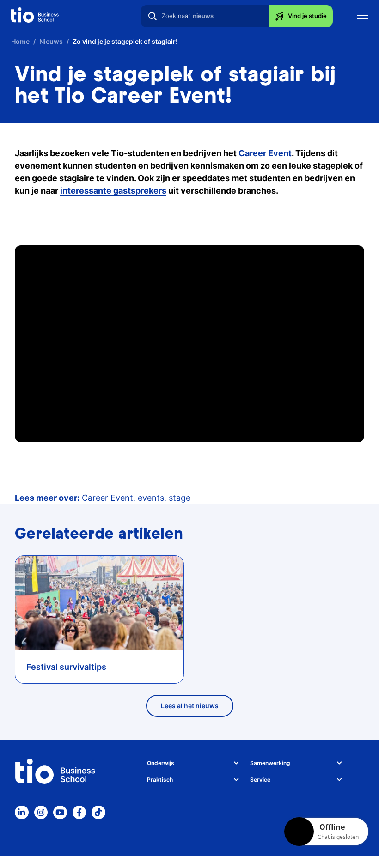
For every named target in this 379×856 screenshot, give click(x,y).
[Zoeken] (152, 16)
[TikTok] (98, 813)
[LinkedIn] (22, 813)
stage (179, 498)
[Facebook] (79, 813)
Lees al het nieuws (190, 706)
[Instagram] (41, 813)
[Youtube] (60, 813)
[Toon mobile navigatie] (362, 16)
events (151, 498)
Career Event (107, 498)
